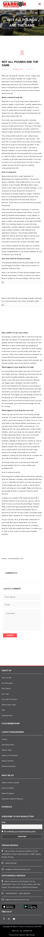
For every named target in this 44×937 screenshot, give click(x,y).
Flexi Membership (11, 724)
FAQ (3, 710)
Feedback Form (7, 715)
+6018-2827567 (11, 863)
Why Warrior (6, 688)
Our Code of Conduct (9, 699)
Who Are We (6, 678)
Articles (4, 739)
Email (4, 822)
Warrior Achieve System (10, 783)
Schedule (7, 807)
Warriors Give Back (8, 766)
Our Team (5, 694)
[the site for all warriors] (15, 4)
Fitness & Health (8, 788)
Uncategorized (17, 69)
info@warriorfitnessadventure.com (17, 869)
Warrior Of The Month (10, 755)
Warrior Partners (8, 761)
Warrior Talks (7, 750)
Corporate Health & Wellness (12, 799)
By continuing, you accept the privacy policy (20, 832)
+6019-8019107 (11, 893)
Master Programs (8, 793)
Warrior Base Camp (9, 705)
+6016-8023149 (24, 893)
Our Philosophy (7, 683)
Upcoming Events (8, 745)
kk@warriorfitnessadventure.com (17, 900)
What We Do (8, 775)
